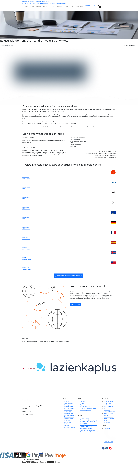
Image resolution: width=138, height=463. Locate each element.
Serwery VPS (67, 412)
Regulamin (83, 405)
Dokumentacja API (109, 413)
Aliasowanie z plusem (86, 428)
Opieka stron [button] (79, 6)
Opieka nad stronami (70, 427)
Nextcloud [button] (60, 6)
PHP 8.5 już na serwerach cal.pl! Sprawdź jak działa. (35, 1)
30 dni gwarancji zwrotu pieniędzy (89, 420)
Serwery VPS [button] (38, 6)
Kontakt (47, 3)
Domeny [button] (32, 6)
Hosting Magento (69, 424)
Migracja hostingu (69, 403)
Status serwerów (108, 417)
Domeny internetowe (70, 405)
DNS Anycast (67, 425)
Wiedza (37, 3)
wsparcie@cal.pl (109, 428)
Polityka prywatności (85, 406)
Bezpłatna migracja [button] (69, 6)
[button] (100, 8)
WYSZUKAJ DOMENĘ (129, 45)
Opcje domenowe (69, 408)
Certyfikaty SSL (68, 410)
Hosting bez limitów (69, 418)
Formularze (107, 410)
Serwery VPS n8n (68, 413)
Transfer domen (68, 406)
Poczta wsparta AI (69, 417)
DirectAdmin (107, 403)
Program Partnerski (27, 3)
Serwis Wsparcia (108, 406)
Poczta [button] (54, 6)
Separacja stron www (86, 426)
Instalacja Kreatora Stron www (88, 425)
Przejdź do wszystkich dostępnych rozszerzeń (69, 275)
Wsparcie (42, 3)
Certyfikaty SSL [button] (47, 6)
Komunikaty (107, 422)
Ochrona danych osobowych (88, 408)
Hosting (66, 401)
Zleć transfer (74, 304)
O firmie (82, 401)
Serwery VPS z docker (70, 415)
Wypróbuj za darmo (90, 5)
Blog (34, 3)
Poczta (53, 3)
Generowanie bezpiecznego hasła (89, 432)
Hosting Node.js (84, 418)
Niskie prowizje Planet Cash (87, 430)
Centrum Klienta (61, 3)
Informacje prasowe (85, 410)
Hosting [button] (26, 6)
